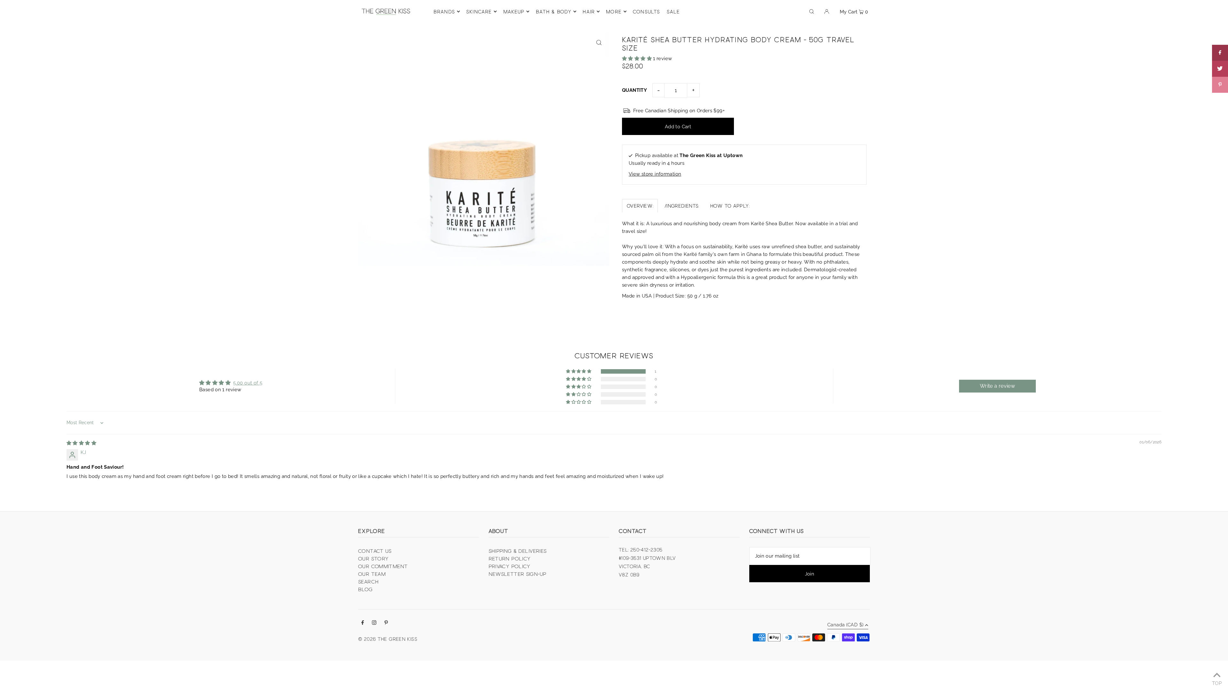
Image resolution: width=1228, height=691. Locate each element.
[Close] (692, 303)
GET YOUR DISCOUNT (657, 368)
